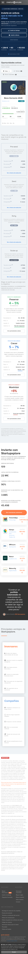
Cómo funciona (14, 39)
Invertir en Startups (15, 30)
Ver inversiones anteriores (14, 512)
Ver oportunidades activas (14, 331)
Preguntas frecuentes (7, 897)
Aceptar (14, 952)
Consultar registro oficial (12, 940)
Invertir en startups (6, 895)
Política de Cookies (6, 929)
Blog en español (20, 897)
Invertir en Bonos (15, 35)
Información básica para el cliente (10, 924)
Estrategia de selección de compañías (11, 910)
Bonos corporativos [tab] (10, 74)
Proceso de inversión (7, 913)
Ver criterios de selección (14, 173)
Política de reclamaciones (8, 917)
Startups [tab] (18, 71)
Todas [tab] (7, 71)
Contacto (18, 901)
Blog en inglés (19, 895)
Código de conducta (7, 922)
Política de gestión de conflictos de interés (12, 920)
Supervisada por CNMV (15, 54)
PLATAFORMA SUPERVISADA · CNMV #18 (13, 8)
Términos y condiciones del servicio (10, 915)
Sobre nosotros (19, 899)
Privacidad (4, 927)
